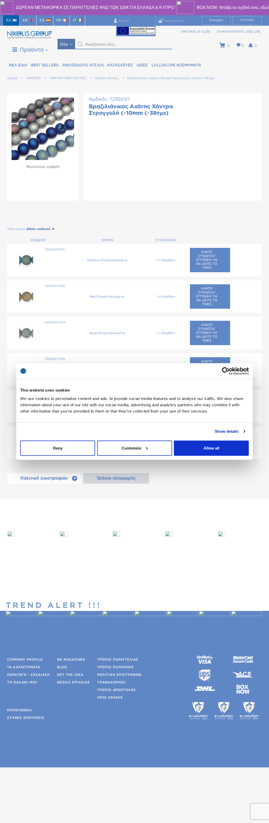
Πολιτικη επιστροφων (119, 674)
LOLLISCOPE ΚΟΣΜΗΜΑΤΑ (176, 65)
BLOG (62, 667)
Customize (131, 448)
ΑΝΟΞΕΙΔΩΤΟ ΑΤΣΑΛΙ (83, 65)
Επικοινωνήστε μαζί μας (239, 31)
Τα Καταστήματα (23, 667)
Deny (58, 448)
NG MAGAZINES (71, 659)
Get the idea (70, 674)
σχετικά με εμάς (195, 31)
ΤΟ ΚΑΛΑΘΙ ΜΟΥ (22, 682)
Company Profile (25, 659)
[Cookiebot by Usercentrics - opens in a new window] (226, 371)
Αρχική (12, 78)
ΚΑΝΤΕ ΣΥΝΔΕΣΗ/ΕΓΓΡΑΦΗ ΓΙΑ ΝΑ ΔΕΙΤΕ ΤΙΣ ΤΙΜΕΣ (207, 259)
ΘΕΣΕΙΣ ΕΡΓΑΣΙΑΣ (73, 682)
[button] (80, 44)
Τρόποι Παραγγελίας (117, 659)
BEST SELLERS (45, 65)
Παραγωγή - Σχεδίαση (28, 674)
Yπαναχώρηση (111, 682)
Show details (227, 431)
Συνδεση (216, 20)
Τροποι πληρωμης (115, 667)
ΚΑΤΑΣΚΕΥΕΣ (120, 65)
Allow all (211, 448)
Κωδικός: (98, 99)
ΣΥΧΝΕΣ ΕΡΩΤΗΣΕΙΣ (25, 717)
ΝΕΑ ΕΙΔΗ (18, 65)
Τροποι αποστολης (116, 690)
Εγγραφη (247, 20)
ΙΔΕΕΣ (142, 65)
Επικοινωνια (19, 710)
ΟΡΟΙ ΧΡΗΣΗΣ (110, 697)
